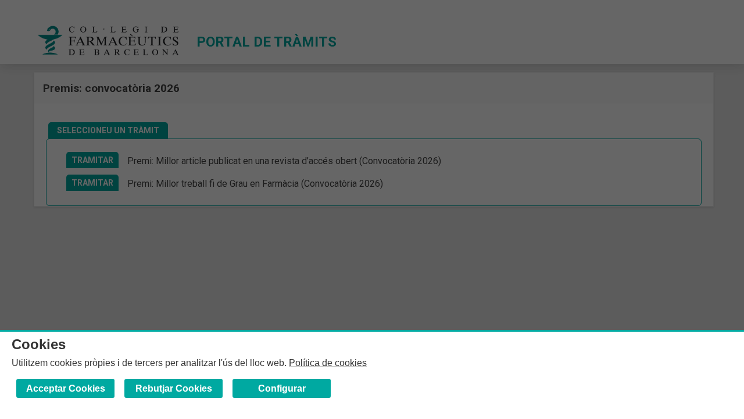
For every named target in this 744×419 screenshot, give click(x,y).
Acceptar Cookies (65, 388)
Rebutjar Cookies (173, 388)
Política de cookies (328, 363)
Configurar (282, 388)
